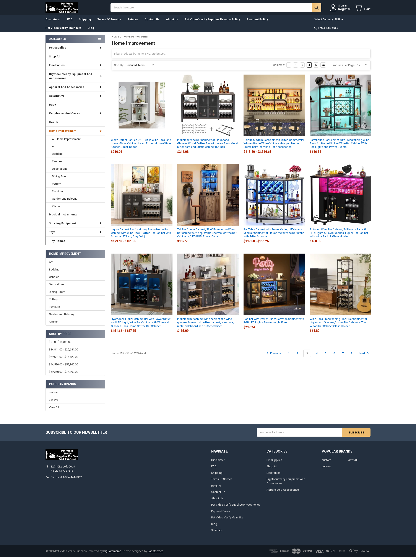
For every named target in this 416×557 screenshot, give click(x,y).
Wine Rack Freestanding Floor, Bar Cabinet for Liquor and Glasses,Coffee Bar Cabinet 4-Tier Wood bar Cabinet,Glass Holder (338, 322)
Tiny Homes (57, 241)
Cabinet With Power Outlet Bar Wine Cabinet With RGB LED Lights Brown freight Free (274, 320)
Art (54, 146)
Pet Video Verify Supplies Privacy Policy (212, 19)
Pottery (56, 183)
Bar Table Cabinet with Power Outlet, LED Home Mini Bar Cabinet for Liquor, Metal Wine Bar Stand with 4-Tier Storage (274, 233)
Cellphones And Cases (64, 113)
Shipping (85, 19)
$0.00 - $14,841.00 (60, 342)
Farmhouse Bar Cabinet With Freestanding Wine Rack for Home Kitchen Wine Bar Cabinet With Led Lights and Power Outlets (339, 143)
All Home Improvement (66, 139)
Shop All (54, 56)
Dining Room (60, 176)
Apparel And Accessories (66, 87)
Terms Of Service (109, 19)
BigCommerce (112, 551)
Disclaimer (53, 19)
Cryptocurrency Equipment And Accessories (70, 76)
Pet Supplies (57, 47)
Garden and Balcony (64, 198)
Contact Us (152, 19)
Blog (91, 27)
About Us (172, 19)
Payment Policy (257, 19)
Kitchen (56, 206)
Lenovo (53, 399)
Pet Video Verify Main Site (63, 27)
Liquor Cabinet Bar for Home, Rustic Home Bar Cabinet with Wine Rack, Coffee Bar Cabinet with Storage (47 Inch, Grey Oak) (141, 233)
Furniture (57, 191)
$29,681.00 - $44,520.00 (63, 356)
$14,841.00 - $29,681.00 (63, 349)
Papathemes (155, 551)
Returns (133, 19)
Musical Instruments (63, 214)
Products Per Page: (343, 65)
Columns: (279, 65)
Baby (52, 104)
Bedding (57, 153)
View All (54, 407)
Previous (275, 353)
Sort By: (119, 65)
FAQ (69, 19)
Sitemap (216, 530)
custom (53, 392)
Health (53, 122)
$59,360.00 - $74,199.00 (63, 371)
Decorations (59, 168)
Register (344, 9)
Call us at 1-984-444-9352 (66, 477)
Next (362, 353)
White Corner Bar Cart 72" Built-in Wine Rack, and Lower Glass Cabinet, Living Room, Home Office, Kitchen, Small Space (141, 143)
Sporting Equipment (62, 223)
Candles (57, 161)
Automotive (57, 95)
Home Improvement (62, 130)
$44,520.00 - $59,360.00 (63, 364)
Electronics (57, 65)
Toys (52, 232)
